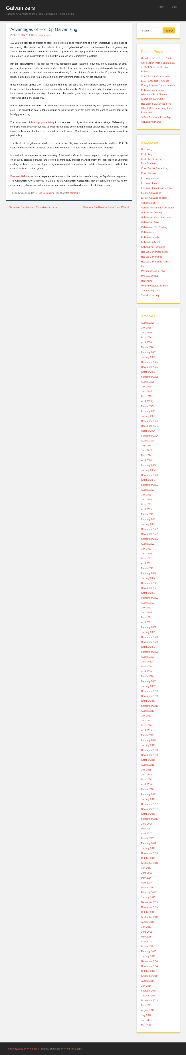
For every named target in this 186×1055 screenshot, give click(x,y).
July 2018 (146, 769)
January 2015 (148, 956)
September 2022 (149, 539)
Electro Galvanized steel (154, 197)
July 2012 (146, 1015)
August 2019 (147, 710)
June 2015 (146, 931)
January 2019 (148, 745)
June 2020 (146, 661)
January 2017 (148, 848)
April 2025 (146, 401)
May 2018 (146, 779)
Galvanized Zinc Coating (154, 227)
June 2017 (146, 823)
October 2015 (148, 912)
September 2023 (149, 484)
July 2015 (146, 926)
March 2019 (147, 735)
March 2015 (147, 946)
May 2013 (146, 1005)
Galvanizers (20, 8)
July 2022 (146, 548)
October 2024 (148, 430)
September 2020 (149, 651)
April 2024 (146, 460)
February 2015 (148, 951)
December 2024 (149, 421)
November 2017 (149, 809)
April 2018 (146, 784)
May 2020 (146, 666)
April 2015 (146, 941)
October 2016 (148, 858)
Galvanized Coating (151, 212)
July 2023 (146, 494)
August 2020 (147, 656)
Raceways (146, 280)
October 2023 (148, 480)
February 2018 (148, 794)
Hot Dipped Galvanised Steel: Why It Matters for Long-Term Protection (156, 108)
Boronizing (146, 149)
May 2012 (146, 1025)
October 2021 (148, 593)
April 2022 (146, 563)
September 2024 (149, 435)
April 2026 (146, 342)
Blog (174, 6)
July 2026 (146, 327)
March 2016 (147, 887)
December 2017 (149, 804)
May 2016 (146, 877)
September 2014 (149, 976)
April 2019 (146, 730)
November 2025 (149, 367)
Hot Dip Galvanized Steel (154, 251)
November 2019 (149, 696)
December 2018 (149, 750)
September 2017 (149, 818)
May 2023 (146, 504)
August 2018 (147, 764)
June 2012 (146, 1020)
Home (161, 6)
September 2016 (149, 863)
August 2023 (147, 489)
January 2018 (148, 799)
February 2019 (148, 740)
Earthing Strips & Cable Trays (157, 188)
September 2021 (149, 597)
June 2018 (146, 774)
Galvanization (148, 202)
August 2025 (147, 381)
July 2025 (146, 386)
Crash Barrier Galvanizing (154, 168)
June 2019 (146, 720)
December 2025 (149, 362)
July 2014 (146, 985)
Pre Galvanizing (149, 275)
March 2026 (147, 347)
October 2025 (148, 372)
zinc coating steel (150, 290)
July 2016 (146, 868)
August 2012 (147, 1010)
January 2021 (148, 632)
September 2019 (149, 705)
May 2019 (146, 725)
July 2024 (146, 445)
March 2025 (147, 406)
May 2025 (146, 396)
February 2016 (148, 892)
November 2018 (149, 755)
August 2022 (147, 543)
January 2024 (148, 470)
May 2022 (146, 558)
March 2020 (147, 676)
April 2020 (146, 671)
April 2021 (146, 622)
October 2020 (148, 647)
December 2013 (149, 1000)
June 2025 (146, 391)
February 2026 (148, 352)
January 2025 (148, 416)
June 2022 (146, 553)
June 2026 (146, 332)
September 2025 (149, 376)
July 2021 (146, 607)
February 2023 (148, 519)
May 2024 (146, 455)
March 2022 (147, 568)
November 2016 (149, 853)
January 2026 (148, 357)
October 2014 (148, 971)
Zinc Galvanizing (150, 295)
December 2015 (149, 902)
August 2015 (147, 922)
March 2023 (147, 514)
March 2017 (147, 838)
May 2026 (146, 337)
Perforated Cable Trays (153, 271)
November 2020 (149, 642)
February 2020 (148, 681)
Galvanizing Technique (153, 247)
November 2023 (149, 475)
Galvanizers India (150, 237)
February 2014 (148, 990)
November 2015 (149, 907)
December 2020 (149, 637)
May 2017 (146, 828)
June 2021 (146, 612)
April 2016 (146, 882)
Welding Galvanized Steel (154, 285)
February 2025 (148, 411)
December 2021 (149, 583)
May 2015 (146, 936)
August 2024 (147, 440)
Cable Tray (147, 154)
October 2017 (148, 814)
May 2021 (146, 617)
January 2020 (148, 686)
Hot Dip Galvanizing (44, 193)
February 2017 (148, 843)
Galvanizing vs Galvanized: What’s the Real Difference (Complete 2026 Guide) (155, 94)
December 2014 (149, 961)
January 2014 (148, 995)
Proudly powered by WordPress (22, 1048)
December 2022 (149, 529)
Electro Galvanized (151, 193)
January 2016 (148, 897)
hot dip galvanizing (42, 122)
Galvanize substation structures (158, 207)
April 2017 (146, 833)
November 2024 (149, 426)
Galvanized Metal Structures (156, 217)
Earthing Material (150, 178)
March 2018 (147, 789)
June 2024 (146, 450)
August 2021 (147, 602)
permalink (75, 193)
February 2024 (148, 465)
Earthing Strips (149, 183)
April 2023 (146, 509)
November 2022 (149, 534)
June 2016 (146, 872)
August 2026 (147, 322)
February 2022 (148, 573)
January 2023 (148, 524)
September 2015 (149, 917)
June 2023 (146, 499)
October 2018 (148, 760)
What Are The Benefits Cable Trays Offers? (107, 207)
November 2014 (149, 966)
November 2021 (149, 588)
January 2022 (148, 578)
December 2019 (149, 691)
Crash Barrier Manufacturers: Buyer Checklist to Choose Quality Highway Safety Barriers (158, 81)
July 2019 (146, 715)
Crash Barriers (148, 173)
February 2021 (148, 627)
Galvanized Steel (150, 222)
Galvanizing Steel (150, 242)
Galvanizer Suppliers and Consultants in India (31, 207)
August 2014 (147, 981)
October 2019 (148, 701)
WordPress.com (72, 1048)
